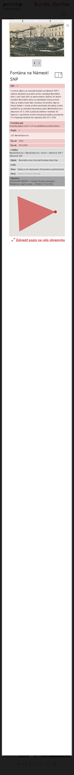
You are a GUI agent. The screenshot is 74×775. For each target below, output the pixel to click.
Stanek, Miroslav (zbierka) (29, 173)
